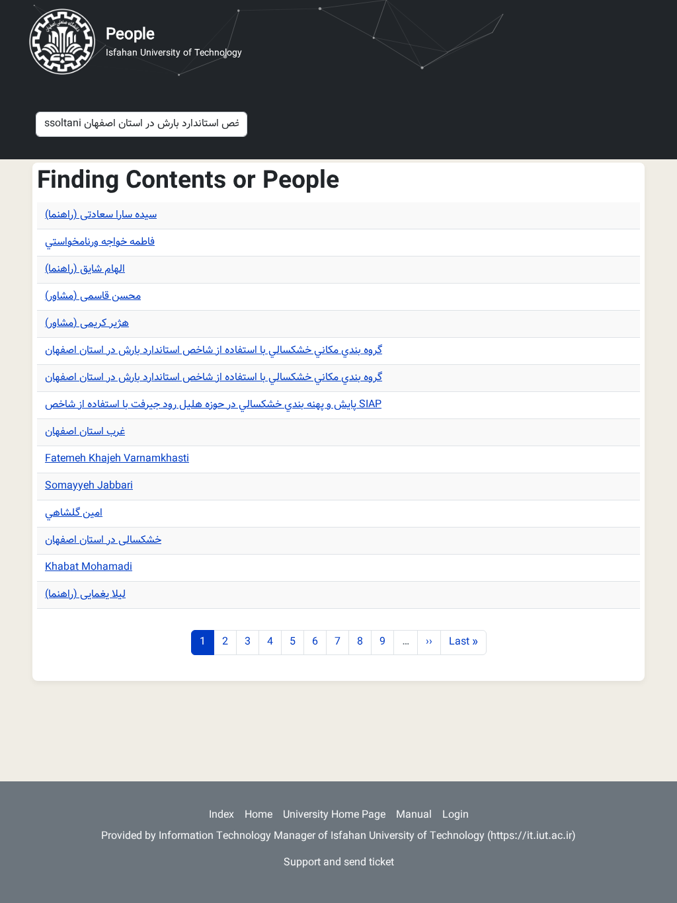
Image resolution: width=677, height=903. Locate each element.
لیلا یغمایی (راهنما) (85, 594)
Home (258, 815)
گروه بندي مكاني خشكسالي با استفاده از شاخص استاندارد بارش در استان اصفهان (213, 350)
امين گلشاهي (73, 513)
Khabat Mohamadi (88, 567)
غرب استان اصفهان (85, 432)
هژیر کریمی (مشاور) (87, 323)
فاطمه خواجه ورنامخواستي (100, 242)
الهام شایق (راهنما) (85, 269)
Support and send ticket (339, 863)
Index (221, 815)
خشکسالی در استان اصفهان (103, 540)
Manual (414, 815)
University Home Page (334, 815)
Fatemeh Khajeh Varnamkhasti (117, 459)
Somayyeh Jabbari (89, 486)
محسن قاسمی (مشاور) (93, 296)
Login (455, 815)
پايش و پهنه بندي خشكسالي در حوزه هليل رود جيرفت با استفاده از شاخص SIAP (213, 405)
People (130, 35)
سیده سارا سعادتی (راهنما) (101, 215)
